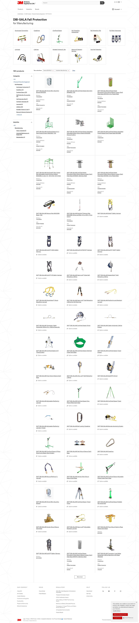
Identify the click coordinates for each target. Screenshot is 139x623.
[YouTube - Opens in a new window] (109, 591)
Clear (73, 70)
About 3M (19, 591)
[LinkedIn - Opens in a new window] (103, 591)
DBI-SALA (47, 70)
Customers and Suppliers (23, 598)
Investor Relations (21, 596)
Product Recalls (59, 612)
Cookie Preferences (68, 618)
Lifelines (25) (19, 107)
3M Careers (20, 593)
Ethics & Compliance (22, 606)
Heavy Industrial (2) (21, 130)
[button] (128, 618)
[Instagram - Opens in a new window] (120, 591)
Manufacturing (61, 70)
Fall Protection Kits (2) (22, 99)
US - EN (116, 2)
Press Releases (42, 593)
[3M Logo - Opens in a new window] (26, 2)
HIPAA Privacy (33, 618)
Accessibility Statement (46, 618)
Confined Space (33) (21, 92)
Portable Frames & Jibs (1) (22, 109)
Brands (37, 9)
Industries (29, 9)
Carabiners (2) (19, 89)
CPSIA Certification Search (62, 597)
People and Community (22, 603)
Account (117, 9)
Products (20, 9)
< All (14, 79)
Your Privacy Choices (56, 618)
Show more (80, 576)
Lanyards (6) (19, 104)
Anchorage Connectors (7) (23, 87)
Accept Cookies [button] (117, 617)
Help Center (89, 591)
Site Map (88, 593)
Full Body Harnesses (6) (22, 101)
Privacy (27, 618)
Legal (24, 618)
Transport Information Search (62, 594)
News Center (42, 591)
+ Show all (19, 114)
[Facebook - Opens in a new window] (115, 591)
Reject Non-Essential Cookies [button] (120, 614)
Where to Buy (89, 596)
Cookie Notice (116, 610)
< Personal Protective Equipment (21, 82)
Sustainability (20, 601)
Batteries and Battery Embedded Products (65, 603)
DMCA (38, 618)
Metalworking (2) (20, 137)
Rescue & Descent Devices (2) (24, 112)
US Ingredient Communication (63, 610)
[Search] (102, 2)
